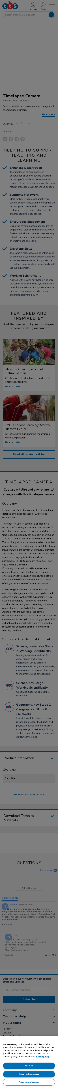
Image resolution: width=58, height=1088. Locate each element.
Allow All (29, 1065)
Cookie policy (42, 1056)
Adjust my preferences (29, 1082)
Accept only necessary (29, 1074)
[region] (29, 1062)
